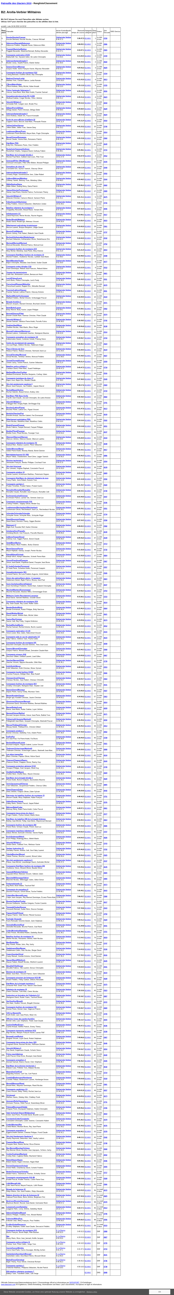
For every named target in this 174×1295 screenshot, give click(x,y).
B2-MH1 (88, 38)
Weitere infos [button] (91, 1292)
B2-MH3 (88, 50)
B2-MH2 (88, 44)
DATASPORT (74, 1283)
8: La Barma (60, 1230)
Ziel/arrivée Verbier (63, 37)
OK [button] (159, 1292)
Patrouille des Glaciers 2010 (16, 3)
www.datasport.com (8, 1284)
